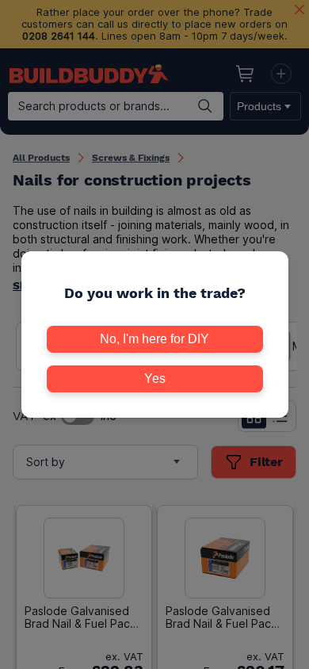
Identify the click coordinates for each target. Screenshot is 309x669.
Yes (155, 378)
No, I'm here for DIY (154, 339)
